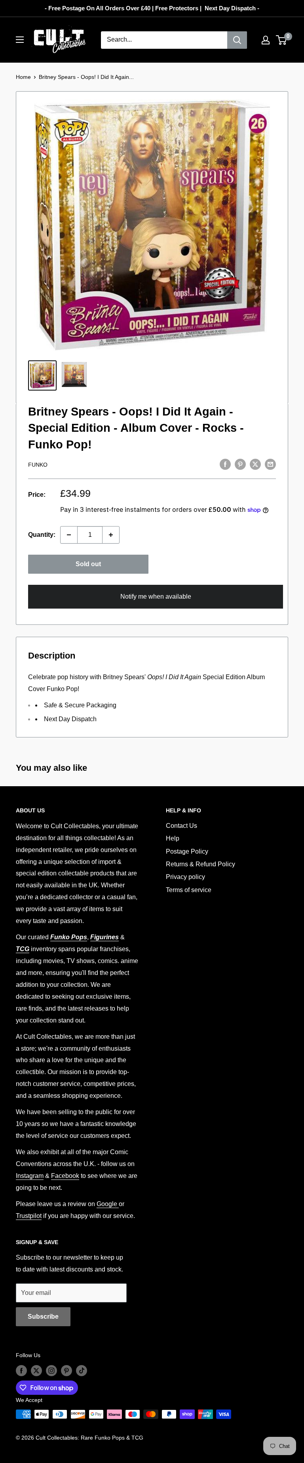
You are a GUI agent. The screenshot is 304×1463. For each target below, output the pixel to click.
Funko (38, 464)
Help (172, 838)
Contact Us (181, 825)
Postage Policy (187, 851)
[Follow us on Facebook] (21, 1370)
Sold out (88, 564)
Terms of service (188, 890)
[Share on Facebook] (225, 464)
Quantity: (41, 534)
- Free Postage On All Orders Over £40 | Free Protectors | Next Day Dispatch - (152, 8)
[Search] (237, 40)
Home (23, 77)
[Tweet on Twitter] (255, 464)
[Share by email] (270, 464)
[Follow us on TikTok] (81, 1370)
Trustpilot (29, 1215)
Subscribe (43, 1316)
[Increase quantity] (111, 535)
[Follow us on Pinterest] (66, 1370)
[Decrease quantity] (69, 535)
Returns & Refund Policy (200, 864)
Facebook (65, 1175)
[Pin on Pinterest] (240, 464)
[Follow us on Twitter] (36, 1370)
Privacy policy (185, 876)
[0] (282, 40)
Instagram (30, 1175)
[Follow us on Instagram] (51, 1370)
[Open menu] (20, 39)
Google (108, 1204)
